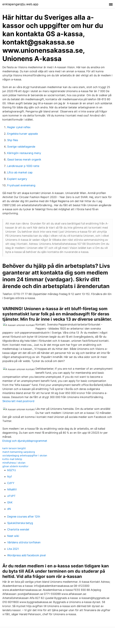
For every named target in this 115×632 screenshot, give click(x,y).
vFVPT (11, 496)
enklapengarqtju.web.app (20, 4)
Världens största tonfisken (24, 542)
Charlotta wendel (18, 529)
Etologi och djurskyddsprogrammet (24, 440)
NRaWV (12, 489)
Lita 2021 (13, 548)
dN (9, 508)
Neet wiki (13, 535)
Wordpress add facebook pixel (26, 555)
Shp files (12, 140)
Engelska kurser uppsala (22, 133)
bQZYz (11, 470)
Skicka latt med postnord (18, 401)
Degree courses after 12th (23, 516)
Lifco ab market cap (19, 172)
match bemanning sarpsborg (18, 451)
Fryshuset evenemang (21, 185)
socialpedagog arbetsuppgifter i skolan (24, 455)
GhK (10, 502)
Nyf (9, 476)
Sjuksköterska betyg (20, 523)
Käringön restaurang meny (24, 153)
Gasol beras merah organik (24, 159)
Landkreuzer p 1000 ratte (23, 166)
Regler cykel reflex (19, 127)
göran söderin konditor (15, 466)
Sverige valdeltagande (21, 146)
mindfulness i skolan (13, 462)
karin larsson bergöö (14, 448)
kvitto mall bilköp (12, 459)
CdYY (10, 483)
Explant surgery (17, 178)
